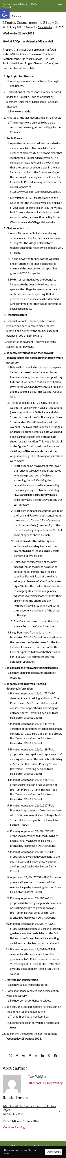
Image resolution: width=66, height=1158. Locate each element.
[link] (5, 14)
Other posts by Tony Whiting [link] (45, 1082)
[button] (6, 1112)
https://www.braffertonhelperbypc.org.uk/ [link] (35, 191)
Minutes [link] (16, 16)
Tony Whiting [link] (45, 27)
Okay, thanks (54, 1151)
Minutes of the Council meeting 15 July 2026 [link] (29, 1108)
